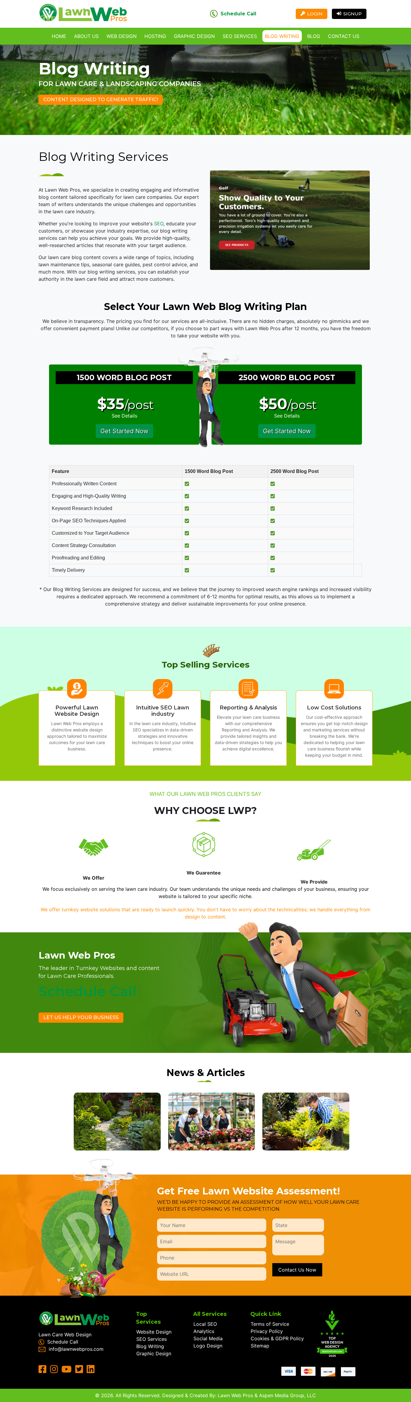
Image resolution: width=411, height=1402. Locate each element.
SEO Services (240, 36)
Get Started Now (124, 431)
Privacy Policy (267, 1331)
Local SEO (205, 1324)
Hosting (155, 36)
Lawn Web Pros (235, 1395)
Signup (352, 14)
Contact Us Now (297, 1270)
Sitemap (260, 1346)
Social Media (208, 1338)
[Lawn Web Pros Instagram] (55, 1371)
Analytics (203, 1331)
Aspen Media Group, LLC (287, 1395)
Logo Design (207, 1346)
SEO (158, 224)
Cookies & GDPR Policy (277, 1338)
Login (315, 14)
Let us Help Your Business (81, 1017)
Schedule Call (238, 14)
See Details (124, 416)
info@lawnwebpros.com (76, 1349)
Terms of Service (270, 1324)
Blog (313, 36)
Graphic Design (194, 36)
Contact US (343, 36)
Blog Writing (282, 36)
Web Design (122, 36)
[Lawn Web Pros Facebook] (43, 1371)
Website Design (154, 1332)
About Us (86, 36)
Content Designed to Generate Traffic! (100, 99)
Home (59, 36)
